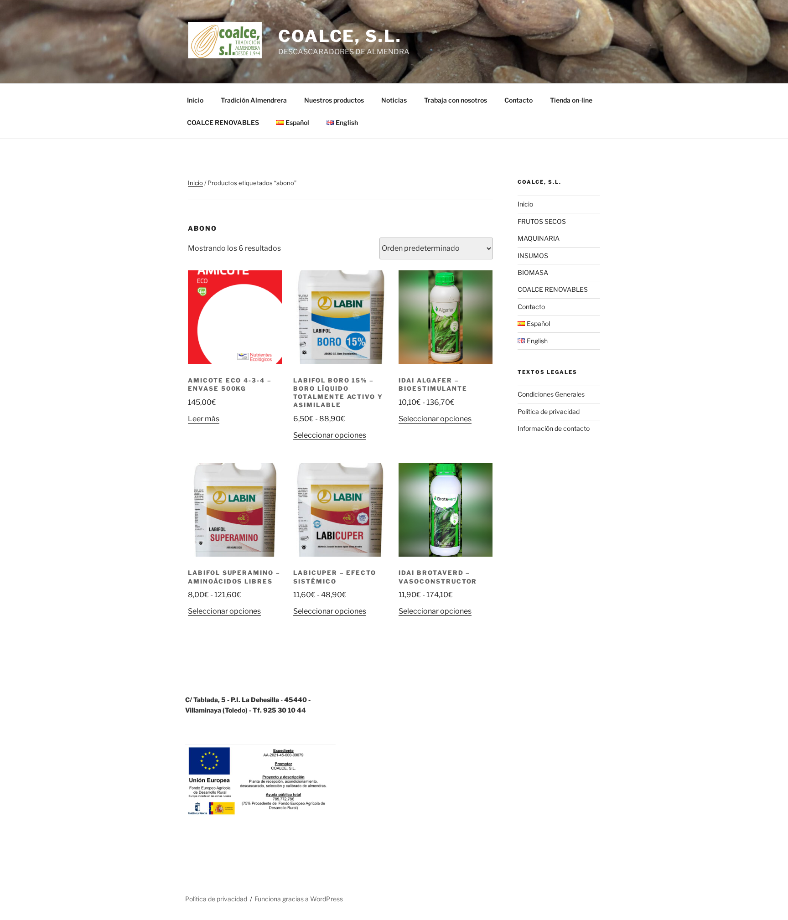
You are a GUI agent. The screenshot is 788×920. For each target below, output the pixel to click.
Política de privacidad (549, 411)
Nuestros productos (334, 100)
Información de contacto (554, 428)
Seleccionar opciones (329, 435)
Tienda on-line (571, 100)
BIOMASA (533, 272)
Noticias (394, 100)
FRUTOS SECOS (542, 221)
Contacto (518, 100)
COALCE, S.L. (340, 36)
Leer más (203, 418)
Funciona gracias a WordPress (298, 899)
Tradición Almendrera (254, 100)
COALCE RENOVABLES (223, 122)
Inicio (195, 100)
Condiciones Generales (551, 394)
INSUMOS (533, 255)
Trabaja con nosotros (455, 100)
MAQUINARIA (539, 238)
